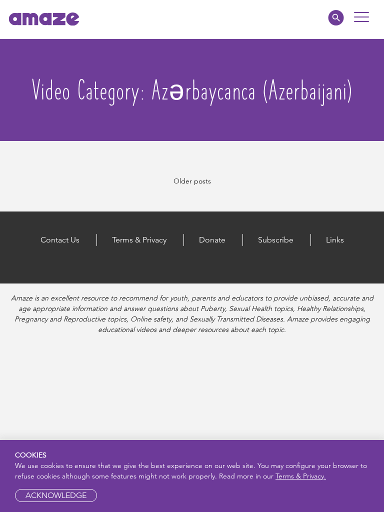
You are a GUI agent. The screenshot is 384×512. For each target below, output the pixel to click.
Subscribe (276, 239)
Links (335, 239)
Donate (212, 239)
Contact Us (60, 239)
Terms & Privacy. (301, 476)
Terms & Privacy (139, 239)
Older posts (192, 181)
